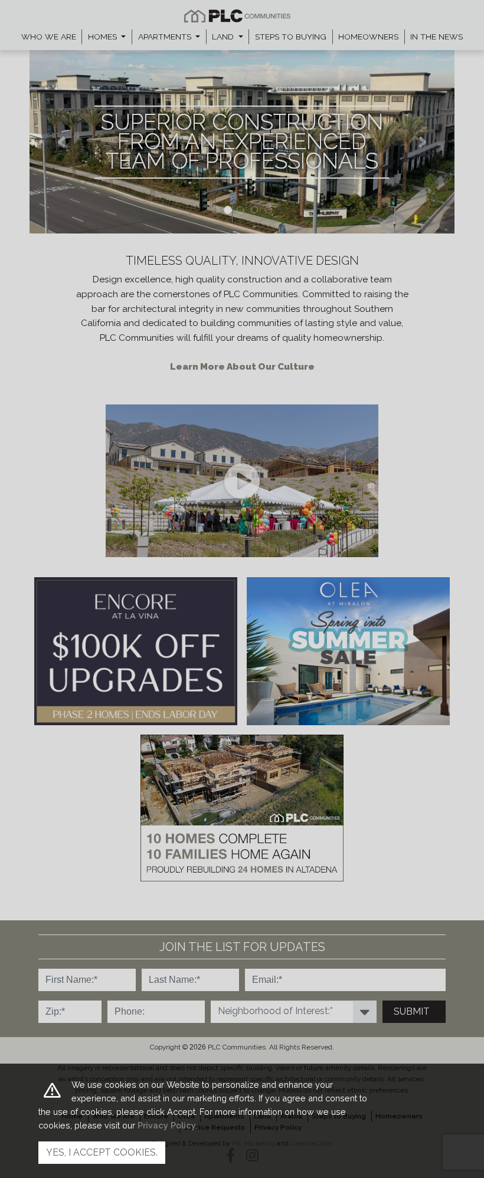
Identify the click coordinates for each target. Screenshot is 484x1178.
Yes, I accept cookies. (102, 1152)
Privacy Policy (167, 1125)
